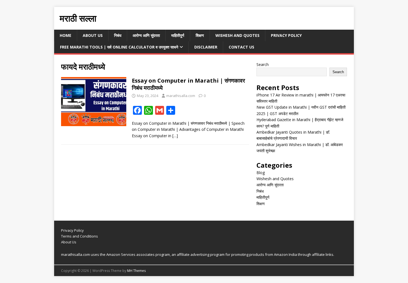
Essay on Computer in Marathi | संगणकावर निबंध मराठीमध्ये (188, 84)
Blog (260, 172)
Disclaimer (205, 47)
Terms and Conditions (79, 236)
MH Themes (136, 270)
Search (262, 64)
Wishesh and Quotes (237, 35)
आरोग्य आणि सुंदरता (146, 35)
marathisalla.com (180, 95)
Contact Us (241, 47)
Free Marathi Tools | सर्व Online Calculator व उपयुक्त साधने (119, 47)
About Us (93, 35)
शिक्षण (200, 35)
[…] (175, 135)
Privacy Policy (286, 35)
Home (65, 35)
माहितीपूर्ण (177, 35)
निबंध (117, 35)
